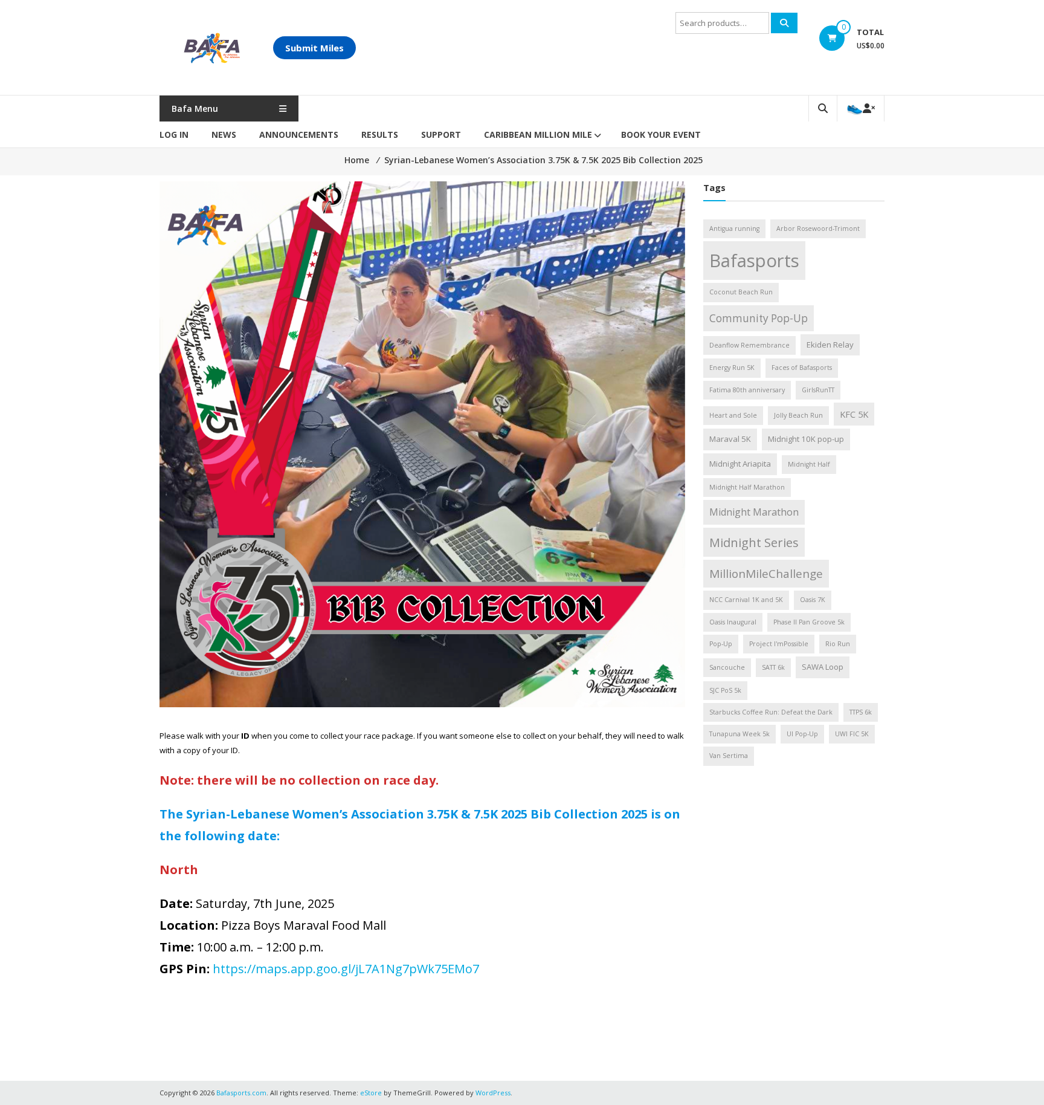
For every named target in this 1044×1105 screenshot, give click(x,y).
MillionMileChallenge (766, 574)
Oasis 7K (812, 599)
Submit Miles (314, 48)
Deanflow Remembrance (749, 345)
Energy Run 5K (732, 367)
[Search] (784, 23)
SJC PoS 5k (725, 690)
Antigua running (734, 228)
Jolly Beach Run (798, 415)
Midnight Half (809, 464)
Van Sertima (728, 755)
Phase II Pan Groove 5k (809, 622)
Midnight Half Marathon (747, 487)
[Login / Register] (860, 109)
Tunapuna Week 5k (739, 734)
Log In (174, 134)
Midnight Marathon (754, 512)
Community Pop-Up (758, 318)
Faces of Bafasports (802, 367)
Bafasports (754, 260)
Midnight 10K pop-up (806, 438)
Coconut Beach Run (741, 292)
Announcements (298, 134)
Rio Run (837, 644)
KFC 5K (854, 414)
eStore (371, 1092)
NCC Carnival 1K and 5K (746, 599)
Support (441, 134)
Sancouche (727, 667)
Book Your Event (661, 134)
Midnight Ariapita (740, 463)
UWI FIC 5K (852, 734)
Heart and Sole (733, 415)
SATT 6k (773, 667)
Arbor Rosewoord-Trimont (818, 228)
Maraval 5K (730, 438)
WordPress (493, 1092)
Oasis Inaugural (732, 622)
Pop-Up (720, 644)
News (223, 134)
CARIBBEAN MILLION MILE (538, 134)
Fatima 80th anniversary (747, 390)
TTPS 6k (860, 712)
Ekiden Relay (830, 344)
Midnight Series (754, 542)
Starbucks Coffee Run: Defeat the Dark (771, 712)
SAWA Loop (822, 666)
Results (379, 134)
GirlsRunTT (818, 390)
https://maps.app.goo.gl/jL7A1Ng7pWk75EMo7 (346, 969)
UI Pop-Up (802, 734)
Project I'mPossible (778, 644)
